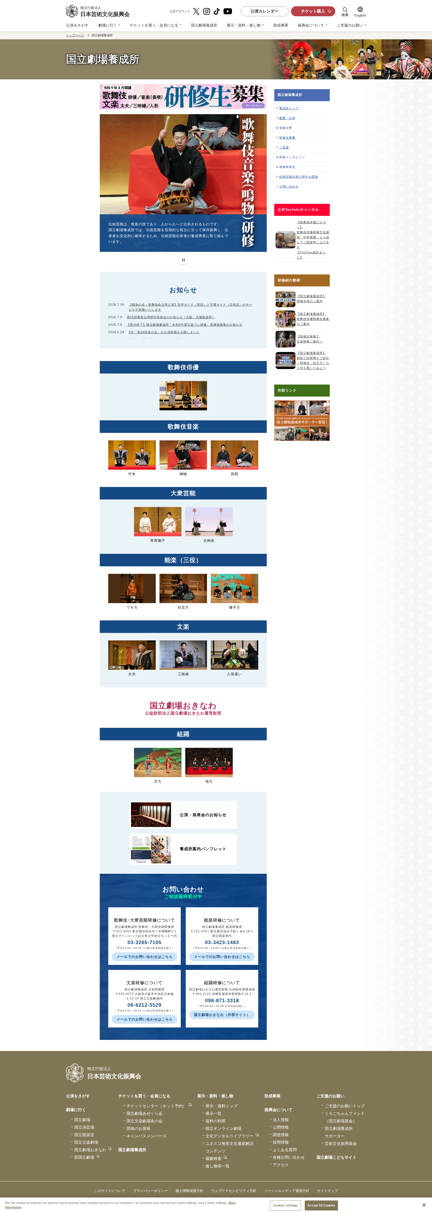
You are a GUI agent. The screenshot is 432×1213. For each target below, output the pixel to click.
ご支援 (284, 147)
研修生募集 (287, 137)
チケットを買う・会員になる (154, 25)
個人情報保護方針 (190, 1191)
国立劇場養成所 (204, 25)
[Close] (424, 1204)
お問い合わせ (289, 186)
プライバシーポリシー (150, 1191)
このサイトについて (110, 1191)
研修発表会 (287, 167)
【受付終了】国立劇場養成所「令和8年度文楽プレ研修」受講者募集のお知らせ (184, 324)
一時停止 (183, 260)
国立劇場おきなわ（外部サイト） (222, 1015)
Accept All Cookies (321, 1205)
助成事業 (280, 25)
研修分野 (285, 128)
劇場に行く (107, 25)
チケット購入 (313, 11)
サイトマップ (327, 1191)
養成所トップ (289, 108)
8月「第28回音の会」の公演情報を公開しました (164, 332)
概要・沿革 (287, 118)
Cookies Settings (285, 1205)
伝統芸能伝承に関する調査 (298, 177)
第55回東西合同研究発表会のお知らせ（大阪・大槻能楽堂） (171, 317)
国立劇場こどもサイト (336, 1157)
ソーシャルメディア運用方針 (287, 1191)
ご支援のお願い (350, 25)
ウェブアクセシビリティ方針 (233, 1191)
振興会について (311, 25)
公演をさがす (77, 25)
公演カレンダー (264, 11)
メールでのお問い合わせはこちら (144, 957)
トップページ (75, 35)
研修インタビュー (292, 157)
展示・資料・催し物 (243, 25)
